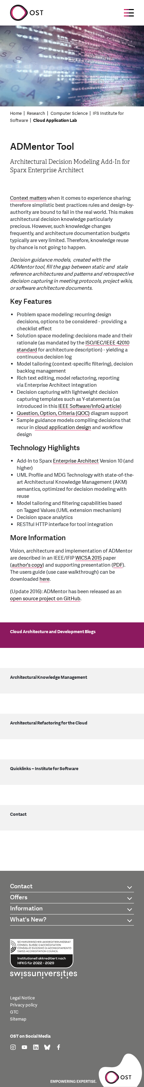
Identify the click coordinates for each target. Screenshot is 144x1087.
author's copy (27, 565)
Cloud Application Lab (55, 120)
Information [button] (26, 908)
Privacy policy (23, 1005)
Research (36, 113)
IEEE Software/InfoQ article (89, 406)
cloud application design (63, 427)
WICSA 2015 (88, 558)
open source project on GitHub (45, 598)
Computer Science (69, 113)
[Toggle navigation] (129, 12)
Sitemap (18, 1019)
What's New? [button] (28, 919)
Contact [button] (21, 886)
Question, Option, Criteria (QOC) (53, 413)
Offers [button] (18, 897)
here (45, 579)
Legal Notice (22, 998)
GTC (14, 1012)
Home (16, 113)
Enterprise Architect (76, 461)
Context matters (28, 198)
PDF (118, 565)
